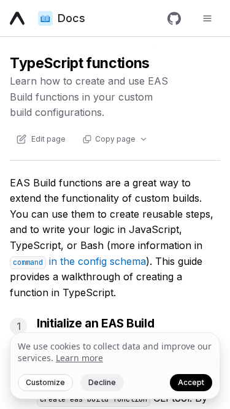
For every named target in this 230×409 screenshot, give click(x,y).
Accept (191, 382)
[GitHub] (174, 18)
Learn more (79, 358)
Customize (45, 382)
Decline (102, 382)
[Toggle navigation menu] (207, 18)
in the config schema (79, 261)
